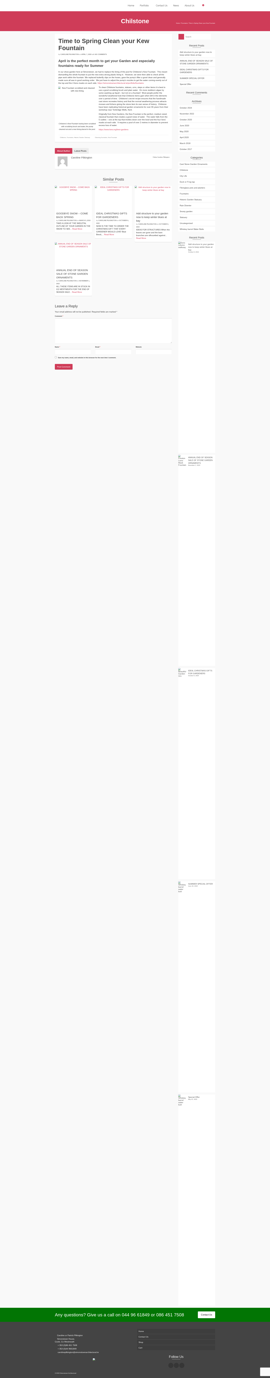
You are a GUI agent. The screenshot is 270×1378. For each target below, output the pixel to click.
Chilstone (63, 137)
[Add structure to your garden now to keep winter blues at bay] (153, 198)
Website (139, 347)
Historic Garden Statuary (82, 137)
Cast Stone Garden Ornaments (193, 164)
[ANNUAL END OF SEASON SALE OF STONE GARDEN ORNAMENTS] (73, 254)
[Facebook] (170, 1365)
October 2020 (186, 120)
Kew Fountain (112, 137)
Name (57, 347)
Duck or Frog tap (187, 182)
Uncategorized (186, 223)
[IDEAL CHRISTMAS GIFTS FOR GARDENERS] (113, 198)
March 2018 (185, 143)
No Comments (101, 54)
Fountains (70, 137)
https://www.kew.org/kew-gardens (113, 129)
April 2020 (184, 137)
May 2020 (184, 131)
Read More (77, 229)
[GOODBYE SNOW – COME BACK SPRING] (73, 198)
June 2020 (184, 125)
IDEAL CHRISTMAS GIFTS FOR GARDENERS (194, 70)
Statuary (183, 217)
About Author (63, 151)
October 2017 (186, 149)
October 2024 (186, 108)
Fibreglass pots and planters (192, 188)
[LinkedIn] (181, 1365)
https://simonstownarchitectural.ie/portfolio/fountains (121, 83)
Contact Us (206, 1315)
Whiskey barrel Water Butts (192, 229)
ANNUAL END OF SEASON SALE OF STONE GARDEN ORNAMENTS (196, 62)
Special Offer (185, 84)
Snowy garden (186, 211)
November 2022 (187, 114)
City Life (183, 176)
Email (97, 347)
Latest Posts (80, 151)
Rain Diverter (185, 205)
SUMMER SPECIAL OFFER (192, 78)
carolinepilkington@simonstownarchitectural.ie (78, 1352)
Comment (59, 316)
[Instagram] (176, 1365)
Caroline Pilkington (69, 54)
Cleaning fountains (101, 137)
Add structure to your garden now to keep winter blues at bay (196, 53)
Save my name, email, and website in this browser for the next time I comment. (87, 357)
